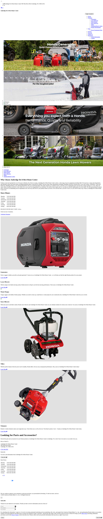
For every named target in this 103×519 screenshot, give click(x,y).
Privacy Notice (4, 478)
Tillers (92, 24)
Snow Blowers (94, 23)
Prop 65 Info (4, 488)
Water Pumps (94, 22)
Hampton (8, 214)
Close (2, 517)
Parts (89, 28)
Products (90, 18)
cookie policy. (62, 493)
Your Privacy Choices (6, 480)
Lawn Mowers (94, 20)
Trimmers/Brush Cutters (96, 26)
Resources (90, 35)
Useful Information (95, 37)
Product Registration (96, 27)
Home (89, 16)
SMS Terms (3, 485)
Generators (93, 19)
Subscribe (3, 457)
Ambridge (3, 214)
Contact (93, 38)
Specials (90, 33)
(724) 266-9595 (8, 5)
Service (90, 31)
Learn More (3, 277)
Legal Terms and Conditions (7, 483)
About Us (90, 34)
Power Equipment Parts (96, 30)
